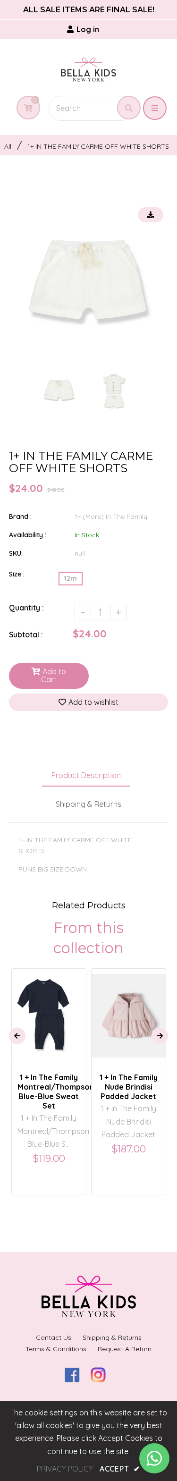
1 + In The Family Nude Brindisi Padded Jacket (129, 1087)
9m (120, 993)
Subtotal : (26, 634)
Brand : (20, 516)
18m (52, 1007)
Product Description (86, 775)
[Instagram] (102, 1379)
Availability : (27, 535)
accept (120, 1468)
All (7, 146)
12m (70, 578)
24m (143, 1007)
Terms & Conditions (55, 1349)
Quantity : (26, 607)
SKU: (16, 553)
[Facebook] (76, 1379)
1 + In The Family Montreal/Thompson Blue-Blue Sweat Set (48, 1091)
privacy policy (65, 1468)
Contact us (53, 1337)
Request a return (125, 1349)
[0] (25, 108)
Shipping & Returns (88, 804)
